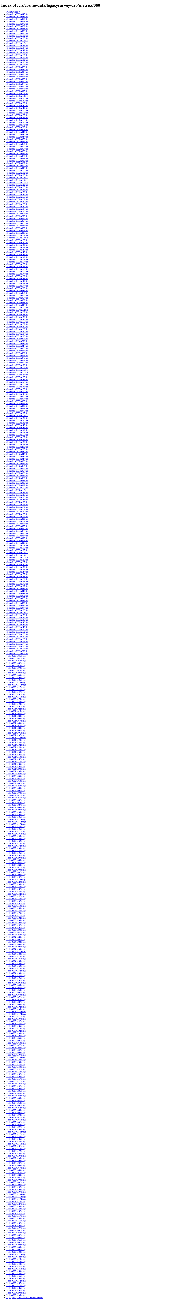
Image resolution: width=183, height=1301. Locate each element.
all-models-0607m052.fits (17, 464)
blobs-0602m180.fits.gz (16, 848)
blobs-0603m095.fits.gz (16, 874)
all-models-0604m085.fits (17, 302)
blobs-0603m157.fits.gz (16, 903)
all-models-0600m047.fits (17, 16)
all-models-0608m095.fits (17, 543)
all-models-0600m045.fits (17, 14)
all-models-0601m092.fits (17, 89)
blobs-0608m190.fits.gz (16, 1225)
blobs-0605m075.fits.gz (16, 999)
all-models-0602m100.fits (17, 170)
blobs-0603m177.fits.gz (16, 915)
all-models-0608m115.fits (17, 555)
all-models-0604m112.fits (17, 310)
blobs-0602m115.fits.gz (16, 822)
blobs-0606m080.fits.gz (16, 1048)
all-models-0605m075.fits (17, 358)
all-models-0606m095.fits (17, 411)
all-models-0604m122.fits (17, 312)
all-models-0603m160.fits (17, 264)
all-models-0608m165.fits (17, 576)
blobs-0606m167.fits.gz (16, 1079)
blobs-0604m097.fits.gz (16, 947)
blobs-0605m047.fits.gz (16, 987)
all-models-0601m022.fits (17, 67)
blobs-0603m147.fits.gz (16, 896)
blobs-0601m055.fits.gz (16, 718)
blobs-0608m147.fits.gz (16, 1213)
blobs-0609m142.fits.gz (16, 1266)
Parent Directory (13, 12)
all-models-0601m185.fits (17, 122)
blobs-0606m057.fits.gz (16, 1040)
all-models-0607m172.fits (17, 509)
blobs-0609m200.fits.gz (16, 1293)
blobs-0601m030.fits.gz (16, 716)
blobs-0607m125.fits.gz (16, 1136)
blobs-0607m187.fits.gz (16, 1156)
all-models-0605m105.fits (17, 367)
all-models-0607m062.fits (17, 466)
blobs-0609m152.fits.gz (16, 1273)
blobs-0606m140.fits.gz (16, 1067)
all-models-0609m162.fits (17, 639)
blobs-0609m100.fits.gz (16, 1252)
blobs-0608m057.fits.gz (16, 1168)
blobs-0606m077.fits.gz (16, 1045)
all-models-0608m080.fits (17, 533)
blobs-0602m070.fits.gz (16, 793)
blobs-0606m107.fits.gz (16, 1055)
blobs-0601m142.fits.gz (16, 750)
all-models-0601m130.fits (17, 101)
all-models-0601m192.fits (17, 125)
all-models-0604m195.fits (17, 336)
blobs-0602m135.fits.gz (16, 834)
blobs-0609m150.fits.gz (16, 1271)
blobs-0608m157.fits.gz (16, 1216)
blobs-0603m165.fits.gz (16, 908)
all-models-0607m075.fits (17, 478)
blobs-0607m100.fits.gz (16, 1129)
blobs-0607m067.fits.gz (16, 1112)
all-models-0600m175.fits (17, 57)
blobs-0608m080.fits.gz (16, 1175)
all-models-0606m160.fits (17, 435)
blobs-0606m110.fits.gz (16, 1057)
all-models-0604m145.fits (17, 319)
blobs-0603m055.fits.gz (16, 860)
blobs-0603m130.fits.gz (16, 884)
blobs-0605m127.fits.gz (16, 1016)
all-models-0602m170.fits (17, 202)
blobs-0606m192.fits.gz (16, 1086)
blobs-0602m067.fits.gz (16, 790)
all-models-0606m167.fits (17, 437)
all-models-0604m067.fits (17, 298)
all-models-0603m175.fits (17, 271)
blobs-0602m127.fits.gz (16, 831)
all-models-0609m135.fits (17, 620)
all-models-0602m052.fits (17, 141)
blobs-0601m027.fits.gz (16, 713)
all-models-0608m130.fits (17, 564)
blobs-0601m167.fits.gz (16, 759)
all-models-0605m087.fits (17, 360)
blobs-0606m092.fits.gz (16, 1050)
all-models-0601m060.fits (17, 81)
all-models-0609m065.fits (17, 598)
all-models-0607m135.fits (17, 497)
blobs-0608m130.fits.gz (16, 1206)
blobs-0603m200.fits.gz (16, 930)
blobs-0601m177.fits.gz (16, 762)
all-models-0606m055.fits (17, 396)
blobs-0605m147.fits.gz (16, 1021)
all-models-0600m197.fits (17, 65)
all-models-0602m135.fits (17, 192)
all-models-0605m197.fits (17, 394)
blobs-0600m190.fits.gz (16, 704)
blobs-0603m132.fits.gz (16, 886)
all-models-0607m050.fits (17, 461)
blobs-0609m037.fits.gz (16, 1230)
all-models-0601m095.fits (17, 91)
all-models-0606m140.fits (17, 425)
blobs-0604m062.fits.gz (16, 935)
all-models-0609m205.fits (17, 653)
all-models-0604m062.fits (17, 293)
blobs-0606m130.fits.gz (16, 1062)
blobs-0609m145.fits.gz (16, 1269)
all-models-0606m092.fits (17, 408)
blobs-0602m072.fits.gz (16, 795)
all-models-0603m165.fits (17, 266)
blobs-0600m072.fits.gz (16, 668)
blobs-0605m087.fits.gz (16, 1002)
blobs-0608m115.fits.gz (16, 1197)
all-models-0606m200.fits (17, 447)
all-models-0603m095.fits (17, 233)
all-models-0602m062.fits (17, 144)
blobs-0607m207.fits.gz (16, 1163)
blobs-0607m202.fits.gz (16, 1160)
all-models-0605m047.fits (17, 346)
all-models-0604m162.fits (17, 324)
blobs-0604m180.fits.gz (16, 973)
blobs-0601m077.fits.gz (16, 725)
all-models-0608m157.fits (17, 574)
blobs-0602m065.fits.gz (16, 788)
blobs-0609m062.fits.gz (16, 1237)
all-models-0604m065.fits (17, 295)
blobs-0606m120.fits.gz (16, 1060)
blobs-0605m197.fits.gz (16, 1035)
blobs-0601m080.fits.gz (16, 728)
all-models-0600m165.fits (17, 55)
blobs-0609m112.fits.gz (16, 1254)
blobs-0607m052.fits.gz (16, 1105)
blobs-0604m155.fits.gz (16, 963)
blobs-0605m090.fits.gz (16, 1004)
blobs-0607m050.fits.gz (16, 1103)
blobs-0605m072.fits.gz (16, 997)
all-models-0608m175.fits (17, 579)
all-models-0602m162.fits (17, 199)
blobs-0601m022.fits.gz (16, 709)
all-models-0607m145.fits (17, 500)
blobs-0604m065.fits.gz (16, 937)
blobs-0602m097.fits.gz (16, 810)
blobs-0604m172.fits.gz (16, 971)
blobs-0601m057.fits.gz (16, 721)
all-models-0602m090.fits (17, 165)
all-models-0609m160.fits (17, 637)
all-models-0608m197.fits (17, 586)
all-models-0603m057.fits (17, 221)
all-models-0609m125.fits (17, 617)
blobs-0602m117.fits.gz (16, 824)
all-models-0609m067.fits (17, 600)
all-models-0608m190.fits (17, 584)
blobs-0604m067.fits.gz (16, 939)
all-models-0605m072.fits (17, 355)
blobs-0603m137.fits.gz (16, 889)
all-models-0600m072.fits (17, 26)
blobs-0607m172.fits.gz (16, 1151)
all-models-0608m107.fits (17, 550)
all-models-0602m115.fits (17, 180)
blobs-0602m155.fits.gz (16, 838)
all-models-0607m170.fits (17, 507)
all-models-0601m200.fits (17, 127)
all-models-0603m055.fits (17, 218)
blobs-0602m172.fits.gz (16, 846)
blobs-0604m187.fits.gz (16, 975)
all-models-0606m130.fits (17, 420)
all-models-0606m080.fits (17, 406)
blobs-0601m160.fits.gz (16, 757)
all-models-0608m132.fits (17, 567)
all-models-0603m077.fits (17, 226)
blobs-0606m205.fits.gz (16, 1091)
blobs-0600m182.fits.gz (16, 701)
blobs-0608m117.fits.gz (16, 1199)
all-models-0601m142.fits (17, 108)
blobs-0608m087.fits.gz (16, 1177)
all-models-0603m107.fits (17, 235)
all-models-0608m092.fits (17, 540)
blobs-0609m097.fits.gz (16, 1249)
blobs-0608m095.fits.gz (16, 1185)
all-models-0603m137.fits (17, 247)
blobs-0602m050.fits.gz (16, 781)
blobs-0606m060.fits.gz (16, 1043)
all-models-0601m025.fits (17, 69)
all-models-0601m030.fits (17, 74)
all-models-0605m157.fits (17, 382)
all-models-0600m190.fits (17, 62)
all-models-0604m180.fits (17, 331)
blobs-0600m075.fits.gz (16, 670)
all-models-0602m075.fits (17, 156)
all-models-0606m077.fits (17, 403)
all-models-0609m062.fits (17, 596)
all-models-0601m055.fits (17, 77)
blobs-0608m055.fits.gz (16, 1165)
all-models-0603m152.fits (17, 259)
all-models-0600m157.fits (17, 53)
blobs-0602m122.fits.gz (16, 826)
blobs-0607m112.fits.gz (16, 1132)
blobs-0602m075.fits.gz (16, 798)
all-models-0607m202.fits (17, 519)
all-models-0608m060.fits (17, 528)
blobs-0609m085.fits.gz (16, 1247)
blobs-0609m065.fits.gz (16, 1240)
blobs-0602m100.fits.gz (16, 812)
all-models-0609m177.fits (17, 644)
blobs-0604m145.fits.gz (16, 961)
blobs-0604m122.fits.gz (16, 954)
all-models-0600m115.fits (17, 41)
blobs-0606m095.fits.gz (16, 1052)
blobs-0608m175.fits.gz (16, 1221)
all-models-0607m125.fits (17, 495)
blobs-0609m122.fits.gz (16, 1257)
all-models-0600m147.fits (17, 50)
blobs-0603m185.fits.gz (16, 920)
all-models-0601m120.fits (17, 98)
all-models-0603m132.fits (17, 245)
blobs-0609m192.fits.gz (16, 1290)
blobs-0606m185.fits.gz (16, 1084)
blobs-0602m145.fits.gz (16, 836)
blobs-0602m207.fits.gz (16, 858)
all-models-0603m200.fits (17, 288)
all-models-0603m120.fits (17, 240)
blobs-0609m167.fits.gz (16, 1283)
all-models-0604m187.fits (17, 334)
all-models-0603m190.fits (17, 281)
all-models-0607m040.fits (17, 451)
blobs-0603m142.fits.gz (16, 894)
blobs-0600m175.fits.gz (16, 699)
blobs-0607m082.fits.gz (16, 1122)
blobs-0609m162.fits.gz (16, 1281)
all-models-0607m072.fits (17, 476)
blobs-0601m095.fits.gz (16, 733)
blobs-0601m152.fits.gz (16, 754)
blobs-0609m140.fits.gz (16, 1264)
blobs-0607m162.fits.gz (16, 1146)
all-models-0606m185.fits (17, 442)
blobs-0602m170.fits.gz (16, 843)
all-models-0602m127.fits (17, 190)
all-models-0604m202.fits (17, 339)
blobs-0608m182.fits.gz (16, 1223)
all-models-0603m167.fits (17, 269)
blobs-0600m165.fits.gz (16, 697)
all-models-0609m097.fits (17, 608)
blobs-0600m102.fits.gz (16, 677)
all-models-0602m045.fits (17, 134)
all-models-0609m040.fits (17, 591)
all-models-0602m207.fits (17, 216)
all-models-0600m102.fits (17, 36)
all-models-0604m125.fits (17, 315)
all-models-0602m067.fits (17, 149)
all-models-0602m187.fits (17, 209)
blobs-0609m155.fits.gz (16, 1276)
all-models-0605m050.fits (17, 348)
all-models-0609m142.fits (17, 625)
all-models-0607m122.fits (17, 492)
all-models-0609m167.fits (17, 641)
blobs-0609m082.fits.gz (16, 1245)
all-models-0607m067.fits (17, 471)
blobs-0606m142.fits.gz (16, 1069)
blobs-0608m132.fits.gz (16, 1209)
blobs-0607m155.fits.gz (16, 1144)
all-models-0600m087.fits (17, 31)
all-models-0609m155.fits (17, 634)
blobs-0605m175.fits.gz (16, 1028)
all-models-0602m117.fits (17, 182)
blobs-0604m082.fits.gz (16, 942)
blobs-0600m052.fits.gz (16, 663)
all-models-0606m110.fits (17, 415)
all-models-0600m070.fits (17, 24)
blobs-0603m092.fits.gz (16, 872)
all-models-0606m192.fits (17, 444)
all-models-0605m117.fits (17, 372)
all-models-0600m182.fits (17, 60)
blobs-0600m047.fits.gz (16, 658)
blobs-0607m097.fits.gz (16, 1127)
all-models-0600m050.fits (17, 19)
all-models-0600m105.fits (17, 38)
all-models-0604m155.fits (17, 322)
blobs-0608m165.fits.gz (16, 1218)
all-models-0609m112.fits (17, 613)
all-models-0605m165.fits (17, 384)
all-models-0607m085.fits (17, 483)
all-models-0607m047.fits (17, 459)
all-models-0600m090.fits (17, 33)
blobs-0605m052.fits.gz (16, 992)
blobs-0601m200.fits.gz (16, 769)
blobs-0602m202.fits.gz (16, 855)
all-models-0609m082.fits (17, 603)
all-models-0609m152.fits (17, 632)
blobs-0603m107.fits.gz (16, 877)
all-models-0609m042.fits (17, 593)
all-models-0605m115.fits (17, 370)
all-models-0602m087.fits (17, 163)
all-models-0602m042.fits (17, 132)
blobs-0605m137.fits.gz (16, 1019)
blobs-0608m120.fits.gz (16, 1201)
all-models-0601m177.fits (17, 120)
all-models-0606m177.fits (17, 439)
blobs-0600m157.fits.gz (16, 694)
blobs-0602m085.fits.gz (16, 802)
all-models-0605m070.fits (17, 353)
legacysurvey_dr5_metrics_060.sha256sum (24, 1297)
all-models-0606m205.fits (17, 449)
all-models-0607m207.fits (17, 521)
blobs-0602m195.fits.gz (16, 853)
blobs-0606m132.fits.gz (16, 1064)
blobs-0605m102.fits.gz (16, 1007)
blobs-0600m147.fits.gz (16, 692)
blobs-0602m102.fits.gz (16, 814)
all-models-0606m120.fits (17, 418)
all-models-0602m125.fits (17, 187)
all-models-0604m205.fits (17, 341)
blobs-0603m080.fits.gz (16, 870)
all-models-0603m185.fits (17, 278)
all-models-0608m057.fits (17, 526)
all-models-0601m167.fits (17, 117)
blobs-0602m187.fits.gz (16, 850)
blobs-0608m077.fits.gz (16, 1172)
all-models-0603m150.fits (17, 257)
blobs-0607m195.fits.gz (16, 1158)
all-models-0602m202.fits (17, 214)
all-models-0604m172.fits (17, 329)
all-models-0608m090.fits (17, 538)
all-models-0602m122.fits (17, 185)
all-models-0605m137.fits (17, 377)
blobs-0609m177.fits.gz (16, 1285)
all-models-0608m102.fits (17, 545)
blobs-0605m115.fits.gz (16, 1011)
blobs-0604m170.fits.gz (16, 968)
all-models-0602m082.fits (17, 158)
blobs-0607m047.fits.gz (16, 1100)
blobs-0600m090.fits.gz (16, 675)
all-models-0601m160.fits (17, 115)
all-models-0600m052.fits (17, 21)
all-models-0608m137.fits (17, 569)
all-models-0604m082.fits (17, 300)
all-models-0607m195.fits (17, 516)
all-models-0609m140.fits (17, 622)
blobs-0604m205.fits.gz (16, 983)
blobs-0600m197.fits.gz (16, 706)
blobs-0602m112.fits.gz (16, 819)
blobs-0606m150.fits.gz (16, 1072)
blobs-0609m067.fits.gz (16, 1242)
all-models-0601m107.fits (17, 93)
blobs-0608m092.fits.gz (16, 1182)
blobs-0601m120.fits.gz (16, 740)
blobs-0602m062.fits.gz (16, 786)
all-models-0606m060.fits (17, 401)
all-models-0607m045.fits (17, 456)
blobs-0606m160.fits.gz (16, 1076)
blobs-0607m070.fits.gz (16, 1115)
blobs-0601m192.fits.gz (16, 766)
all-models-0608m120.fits (17, 560)
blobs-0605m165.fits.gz (16, 1026)
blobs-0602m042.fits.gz (16, 774)
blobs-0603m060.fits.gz (16, 865)
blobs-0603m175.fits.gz (16, 913)
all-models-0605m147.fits (17, 379)
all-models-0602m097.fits (17, 168)
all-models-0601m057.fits (17, 79)
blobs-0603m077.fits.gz (16, 867)
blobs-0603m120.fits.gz (16, 882)
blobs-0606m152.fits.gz (16, 1074)
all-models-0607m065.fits (17, 468)
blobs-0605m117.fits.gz (16, 1014)
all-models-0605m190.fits (17, 391)
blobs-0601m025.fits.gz (16, 711)
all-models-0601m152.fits (17, 113)
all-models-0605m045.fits (17, 343)
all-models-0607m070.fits (17, 473)
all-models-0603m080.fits (17, 228)
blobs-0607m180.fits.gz (16, 1153)
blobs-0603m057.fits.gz (16, 862)
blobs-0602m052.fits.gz (16, 783)
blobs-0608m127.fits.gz (16, 1204)
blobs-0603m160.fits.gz (16, 906)
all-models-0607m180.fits (17, 512)
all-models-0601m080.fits (17, 86)
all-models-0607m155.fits (17, 502)
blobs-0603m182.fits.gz (16, 918)
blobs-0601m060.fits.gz (16, 723)
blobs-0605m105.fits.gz (16, 1009)
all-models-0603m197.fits (17, 286)
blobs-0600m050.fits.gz (16, 661)
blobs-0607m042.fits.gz (16, 1096)
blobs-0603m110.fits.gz (16, 879)
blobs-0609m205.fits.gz (16, 1295)
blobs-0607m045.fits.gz (16, 1098)
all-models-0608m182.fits (17, 581)
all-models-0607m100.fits (17, 488)
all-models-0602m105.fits (17, 175)
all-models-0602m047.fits (17, 137)
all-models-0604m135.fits (17, 317)
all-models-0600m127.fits (17, 45)
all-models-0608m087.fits (17, 536)
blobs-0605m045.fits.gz (16, 985)
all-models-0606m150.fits (17, 430)
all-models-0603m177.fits (17, 274)
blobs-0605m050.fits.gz (16, 990)
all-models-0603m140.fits (17, 250)
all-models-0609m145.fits (17, 627)
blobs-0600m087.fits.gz (16, 673)
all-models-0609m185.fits (17, 646)
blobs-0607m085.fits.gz (16, 1124)
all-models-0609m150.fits (17, 629)
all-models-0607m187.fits (17, 514)
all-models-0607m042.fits (17, 454)
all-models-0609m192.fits (17, 649)
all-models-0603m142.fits (17, 252)
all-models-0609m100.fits (17, 610)
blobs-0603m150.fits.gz (16, 899)
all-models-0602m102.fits (17, 173)
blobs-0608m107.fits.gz (16, 1192)
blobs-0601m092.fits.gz (16, 730)
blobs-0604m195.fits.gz (16, 978)
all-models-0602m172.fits (17, 204)
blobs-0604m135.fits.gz (16, 959)
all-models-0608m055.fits (17, 524)
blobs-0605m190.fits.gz (16, 1033)
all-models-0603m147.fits (17, 254)
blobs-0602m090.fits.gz (16, 807)
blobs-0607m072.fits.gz (16, 1117)
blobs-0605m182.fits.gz (16, 1031)
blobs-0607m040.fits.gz (16, 1093)
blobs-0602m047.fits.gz (16, 778)
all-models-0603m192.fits (17, 283)
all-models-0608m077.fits (17, 531)
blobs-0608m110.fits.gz (16, 1194)
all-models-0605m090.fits (17, 363)
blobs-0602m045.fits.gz (16, 776)
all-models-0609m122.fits (17, 615)
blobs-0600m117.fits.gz (16, 685)
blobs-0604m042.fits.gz (16, 932)
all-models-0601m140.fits (17, 105)
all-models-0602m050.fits (17, 139)
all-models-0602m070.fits (17, 151)
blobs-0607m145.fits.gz (16, 1141)
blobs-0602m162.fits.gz (16, 841)
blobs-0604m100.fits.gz (16, 949)
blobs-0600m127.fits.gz (16, 687)
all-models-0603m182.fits (17, 276)
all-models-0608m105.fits (17, 548)
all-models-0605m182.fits (17, 389)
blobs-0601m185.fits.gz (16, 764)
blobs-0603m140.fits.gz (16, 891)
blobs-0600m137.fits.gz (16, 689)
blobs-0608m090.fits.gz (16, 1180)
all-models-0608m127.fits (17, 562)
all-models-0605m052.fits (17, 351)
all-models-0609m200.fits (17, 651)
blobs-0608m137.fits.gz (16, 1211)
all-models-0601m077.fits (17, 84)
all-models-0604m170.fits (17, 327)
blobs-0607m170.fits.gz (16, 1148)
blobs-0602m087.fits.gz (16, 805)
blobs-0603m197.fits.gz (16, 927)
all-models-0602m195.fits (17, 211)
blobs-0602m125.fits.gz (16, 829)
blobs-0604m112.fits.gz (16, 951)
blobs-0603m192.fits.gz (16, 925)
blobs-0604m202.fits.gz (16, 980)
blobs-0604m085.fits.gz (16, 944)
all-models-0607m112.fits (17, 490)
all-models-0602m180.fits (17, 206)
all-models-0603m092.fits (17, 230)
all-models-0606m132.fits (17, 423)
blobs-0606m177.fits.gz (16, 1081)
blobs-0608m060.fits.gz (16, 1170)
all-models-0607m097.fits (17, 485)
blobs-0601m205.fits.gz (16, 771)
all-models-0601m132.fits (17, 103)
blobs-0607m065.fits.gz (16, 1110)
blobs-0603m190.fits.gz (16, 923)
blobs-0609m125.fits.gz (16, 1259)
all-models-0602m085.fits (17, 161)
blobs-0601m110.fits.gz (16, 737)
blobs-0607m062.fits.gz (16, 1108)
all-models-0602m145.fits (17, 194)
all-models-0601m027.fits (17, 72)
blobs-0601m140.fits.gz (16, 747)
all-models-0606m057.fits (17, 399)
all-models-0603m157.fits (17, 262)
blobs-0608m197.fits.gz (16, 1228)
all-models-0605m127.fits (17, 375)
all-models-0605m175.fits (17, 387)
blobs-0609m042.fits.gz (16, 1235)
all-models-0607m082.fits (17, 480)
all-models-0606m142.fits (17, 427)
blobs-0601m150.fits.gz (16, 752)
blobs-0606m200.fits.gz (16, 1088)
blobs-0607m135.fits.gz (16, 1139)
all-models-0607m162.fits (17, 504)
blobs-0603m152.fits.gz (16, 901)
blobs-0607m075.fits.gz (16, 1120)
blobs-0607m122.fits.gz (16, 1134)
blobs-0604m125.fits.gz (16, 956)
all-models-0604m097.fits (17, 305)
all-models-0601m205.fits (17, 129)
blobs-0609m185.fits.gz (16, 1288)
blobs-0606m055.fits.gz (16, 1038)
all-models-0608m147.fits (17, 572)
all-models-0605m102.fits (17, 365)
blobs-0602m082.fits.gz (16, 800)
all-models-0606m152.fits (17, 432)
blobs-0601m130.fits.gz (16, 742)
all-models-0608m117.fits (17, 557)
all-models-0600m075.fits (17, 29)
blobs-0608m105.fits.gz (16, 1189)
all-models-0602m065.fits (17, 146)
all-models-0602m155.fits (17, 197)
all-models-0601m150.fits (17, 110)
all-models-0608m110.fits (17, 552)
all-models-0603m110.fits (17, 238)
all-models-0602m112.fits (17, 178)
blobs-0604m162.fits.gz (16, 966)
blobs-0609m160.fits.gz (16, 1278)
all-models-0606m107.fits (17, 413)
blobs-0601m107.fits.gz (16, 735)
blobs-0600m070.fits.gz (16, 665)
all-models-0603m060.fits (17, 223)
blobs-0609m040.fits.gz (16, 1233)
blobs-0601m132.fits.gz (16, 745)
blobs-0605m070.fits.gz (16, 995)
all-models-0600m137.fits (17, 48)
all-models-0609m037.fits (17, 588)
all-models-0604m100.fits (17, 307)
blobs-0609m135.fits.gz (16, 1261)
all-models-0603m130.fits (17, 242)
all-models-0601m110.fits (17, 96)
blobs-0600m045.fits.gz (16, 656)
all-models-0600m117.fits (17, 43)
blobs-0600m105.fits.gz (16, 680)
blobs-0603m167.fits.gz (16, 911)
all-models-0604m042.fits (17, 290)
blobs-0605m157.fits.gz (16, 1023)
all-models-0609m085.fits (17, 605)
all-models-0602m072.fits (17, 153)
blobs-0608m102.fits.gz (16, 1187)
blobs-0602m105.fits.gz (16, 817)
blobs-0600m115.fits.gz (16, 682)
